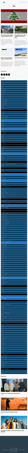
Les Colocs (14, 238)
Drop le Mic (14, 120)
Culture (14, 114)
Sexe (14, 321)
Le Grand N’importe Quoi (14, 213)
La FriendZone (14, 201)
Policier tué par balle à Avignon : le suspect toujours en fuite (7, 36)
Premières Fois (14, 294)
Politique (14, 290)
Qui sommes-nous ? (5, 449)
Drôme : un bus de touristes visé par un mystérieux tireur (6, 58)
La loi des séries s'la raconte (14, 203)
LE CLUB (14, 209)
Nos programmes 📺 (11, 449)
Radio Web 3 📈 (14, 298)
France (5, 49)
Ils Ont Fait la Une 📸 (14, 174)
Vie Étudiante (14, 364)
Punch (14, 296)
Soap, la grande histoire (14, 323)
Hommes (14, 170)
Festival (14, 151)
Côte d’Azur (14, 112)
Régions (14, 302)
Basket (14, 85)
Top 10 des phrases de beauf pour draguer (9, 412)
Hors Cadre (14, 172)
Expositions (14, 141)
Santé (3, 417)
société (14, 327)
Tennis (14, 352)
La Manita (14, 205)
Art (14, 81)
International (15, 11)
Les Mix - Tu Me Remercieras (14, 242)
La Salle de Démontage (14, 207)
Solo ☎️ (14, 333)
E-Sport (14, 122)
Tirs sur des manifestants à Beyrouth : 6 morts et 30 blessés (14, 16)
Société (14, 325)
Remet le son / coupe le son (14, 304)
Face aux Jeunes (14, 145)
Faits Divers (14, 147)
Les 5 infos (14, 232)
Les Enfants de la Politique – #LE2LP (14, 240)
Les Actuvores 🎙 (14, 234)
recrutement (14, 300)
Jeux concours (14, 182)
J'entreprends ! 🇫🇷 (14, 180)
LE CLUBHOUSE (14, 211)
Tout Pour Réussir (14, 358)
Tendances (14, 350)
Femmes (14, 149)
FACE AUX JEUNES (14, 143)
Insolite (14, 176)
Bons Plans (14, 93)
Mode (14, 261)
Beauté (14, 87)
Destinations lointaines (14, 116)
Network (14, 269)
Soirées (14, 331)
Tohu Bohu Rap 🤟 (14, 356)
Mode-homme (14, 265)
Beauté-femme (14, 89)
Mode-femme (14, 263)
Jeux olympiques (14, 184)
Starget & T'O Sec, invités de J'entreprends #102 (10, 393)
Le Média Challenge (14, 215)
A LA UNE (12, 11)
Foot (14, 155)
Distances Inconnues (14, 118)
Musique (14, 267)
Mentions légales (16, 449)
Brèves (14, 95)
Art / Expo (14, 83)
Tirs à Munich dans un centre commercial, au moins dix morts (20, 36)
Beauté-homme (14, 91)
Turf (14, 360)
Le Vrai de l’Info (14, 230)
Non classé (14, 271)
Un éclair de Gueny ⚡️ (14, 362)
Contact (20, 449)
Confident (14, 110)
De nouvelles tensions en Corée (21, 57)
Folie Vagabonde (14, 153)
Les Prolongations (14, 244)
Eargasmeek (14, 124)
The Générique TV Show (14, 354)
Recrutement (23, 449)
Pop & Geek (14, 292)
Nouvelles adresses (14, 273)
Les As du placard (14, 236)
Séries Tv (14, 319)
